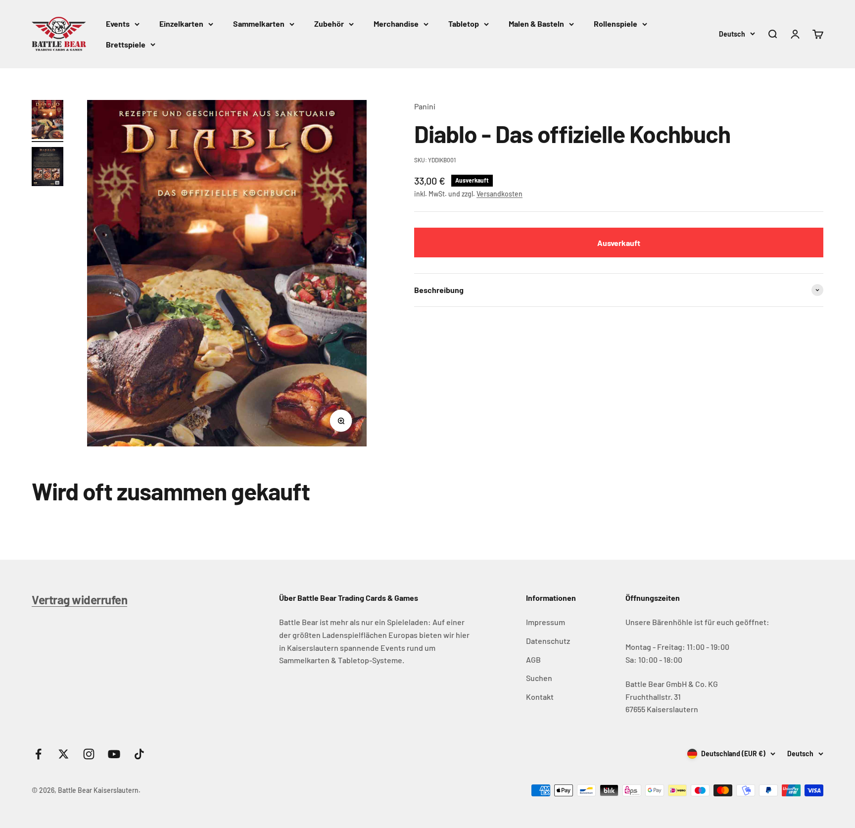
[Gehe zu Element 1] (47, 121)
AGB (533, 659)
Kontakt (540, 696)
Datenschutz (548, 640)
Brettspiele (125, 44)
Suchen (539, 677)
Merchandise (396, 23)
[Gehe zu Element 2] (47, 168)
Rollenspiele (615, 23)
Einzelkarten (181, 23)
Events (118, 23)
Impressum (545, 622)
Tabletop (463, 23)
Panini (424, 106)
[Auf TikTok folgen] (139, 754)
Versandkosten (499, 193)
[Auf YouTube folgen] (114, 754)
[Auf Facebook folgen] (38, 754)
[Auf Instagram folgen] (88, 754)
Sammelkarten (259, 23)
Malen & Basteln (536, 23)
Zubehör (329, 23)
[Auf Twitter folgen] (63, 754)
